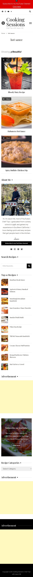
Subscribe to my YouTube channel (16, 243)
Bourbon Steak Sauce (17, 280)
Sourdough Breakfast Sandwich (17, 300)
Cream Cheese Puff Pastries (20, 346)
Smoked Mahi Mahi (17, 317)
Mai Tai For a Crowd (17, 364)
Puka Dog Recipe (16, 327)
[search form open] (30, 11)
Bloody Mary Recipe (16, 92)
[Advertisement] (16, 396)
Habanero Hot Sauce (16, 131)
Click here (17, 7)
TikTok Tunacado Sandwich (20, 336)
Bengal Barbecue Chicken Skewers (19, 356)
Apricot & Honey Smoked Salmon (19, 290)
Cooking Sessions (15, 21)
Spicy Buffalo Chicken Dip (17, 170)
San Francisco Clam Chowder (20, 308)
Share (8, 60)
